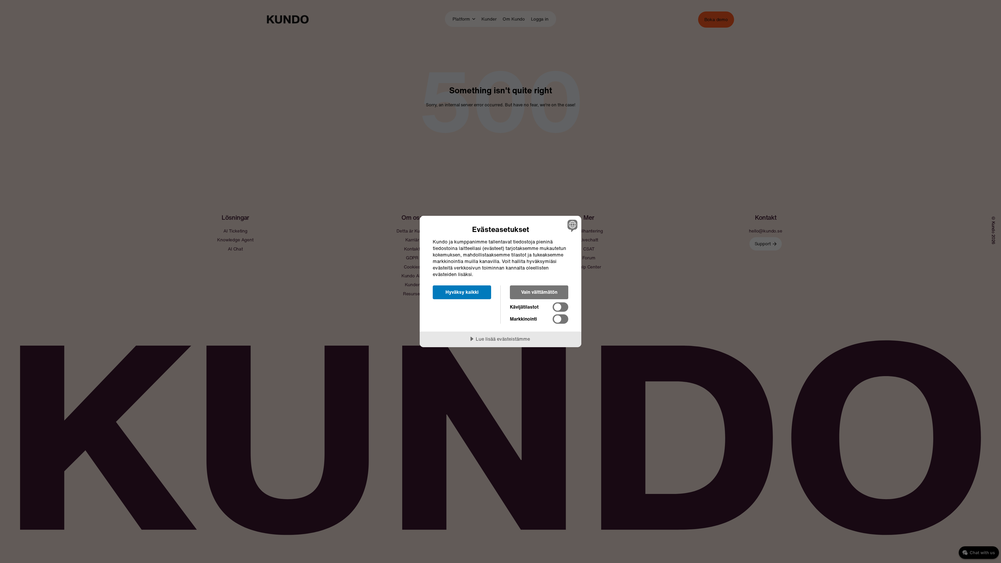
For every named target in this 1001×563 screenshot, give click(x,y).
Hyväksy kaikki (462, 292)
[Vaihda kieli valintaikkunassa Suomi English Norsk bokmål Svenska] (571, 225)
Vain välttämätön (539, 292)
